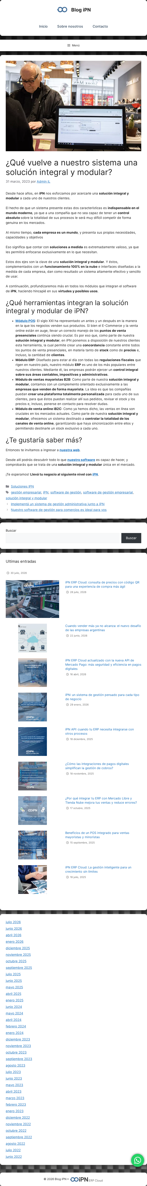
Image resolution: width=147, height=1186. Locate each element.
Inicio (43, 26)
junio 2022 (14, 1157)
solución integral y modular (26, 498)
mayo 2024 (14, 1013)
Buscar (11, 530)
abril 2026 (13, 935)
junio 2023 (14, 1078)
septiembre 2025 (19, 968)
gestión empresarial (26, 492)
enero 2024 (15, 1033)
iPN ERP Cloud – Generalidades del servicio (37, 894)
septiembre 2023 (19, 1059)
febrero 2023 (16, 1104)
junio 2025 (14, 981)
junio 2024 (14, 1007)
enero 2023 (15, 1111)
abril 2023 (13, 1091)
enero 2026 (15, 942)
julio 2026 (13, 922)
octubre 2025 (16, 961)
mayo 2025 (14, 987)
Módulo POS (25, 321)
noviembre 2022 (18, 1124)
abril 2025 (13, 994)
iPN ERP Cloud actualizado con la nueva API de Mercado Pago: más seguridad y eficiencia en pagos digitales (103, 657)
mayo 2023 (14, 1085)
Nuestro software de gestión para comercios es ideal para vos (59, 510)
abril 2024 (13, 1020)
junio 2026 (14, 929)
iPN (45, 492)
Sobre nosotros (70, 26)
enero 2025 (14, 1000)
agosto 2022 (15, 1144)
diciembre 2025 (18, 948)
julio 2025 (13, 974)
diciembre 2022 (18, 1117)
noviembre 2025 (18, 955)
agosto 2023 (15, 1065)
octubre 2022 (16, 1131)
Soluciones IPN (22, 486)
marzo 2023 (15, 1098)
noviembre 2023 (18, 1046)
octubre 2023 (16, 1052)
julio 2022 (13, 1150)
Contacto (100, 26)
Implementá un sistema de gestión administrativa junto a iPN (58, 504)
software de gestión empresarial (108, 492)
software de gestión (65, 492)
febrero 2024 (16, 1026)
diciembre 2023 (18, 1039)
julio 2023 (13, 1072)
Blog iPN (81, 10)
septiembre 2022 (19, 1137)
